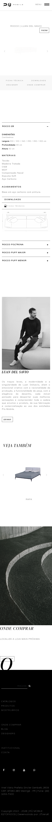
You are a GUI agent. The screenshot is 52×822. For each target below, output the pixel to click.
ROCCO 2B (8, 126)
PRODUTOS (8, 706)
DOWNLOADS (38, 80)
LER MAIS (7, 419)
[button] (4, 51)
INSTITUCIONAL (10, 748)
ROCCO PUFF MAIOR (14, 253)
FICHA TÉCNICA (14, 80)
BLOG (4, 729)
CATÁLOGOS (8, 702)
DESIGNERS (8, 734)
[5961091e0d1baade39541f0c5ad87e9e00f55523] (29, 686)
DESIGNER (12, 85)
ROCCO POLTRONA (13, 245)
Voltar (44, 30)
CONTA (5, 753)
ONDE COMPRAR (36, 85)
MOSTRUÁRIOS (10, 710)
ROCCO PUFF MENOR (14, 261)
